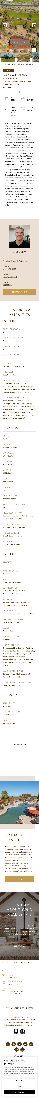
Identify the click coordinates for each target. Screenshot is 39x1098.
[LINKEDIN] (19, 1044)
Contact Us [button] (19, 946)
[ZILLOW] (22, 1049)
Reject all (19, 1080)
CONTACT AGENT (19, 292)
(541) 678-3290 (9, 269)
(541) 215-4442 (13, 984)
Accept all (19, 1092)
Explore (20, 879)
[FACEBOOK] (8, 1044)
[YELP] (31, 1044)
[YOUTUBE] (25, 1044)
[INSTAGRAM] (13, 1044)
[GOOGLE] (16, 1049)
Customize (19, 1086)
